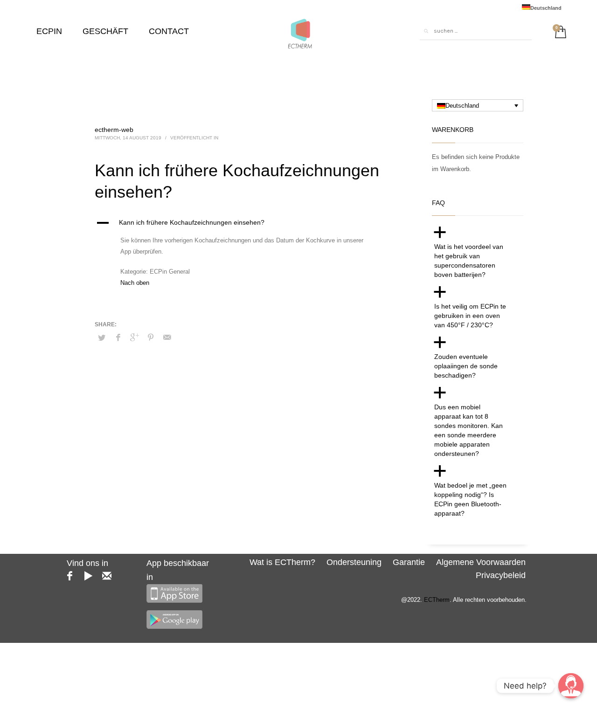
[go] (425, 31)
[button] (239, 222)
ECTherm (437, 599)
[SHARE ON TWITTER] (102, 338)
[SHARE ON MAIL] (167, 338)
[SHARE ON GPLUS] (134, 338)
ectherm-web (114, 129)
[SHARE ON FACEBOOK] (118, 338)
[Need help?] (570, 685)
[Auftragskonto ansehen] (558, 31)
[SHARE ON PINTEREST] (151, 338)
